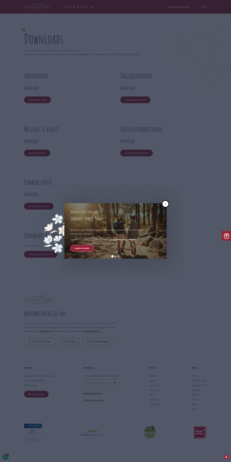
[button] (112, 256)
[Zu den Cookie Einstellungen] (226, 457)
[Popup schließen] (165, 204)
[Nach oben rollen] (220, 457)
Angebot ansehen (82, 248)
